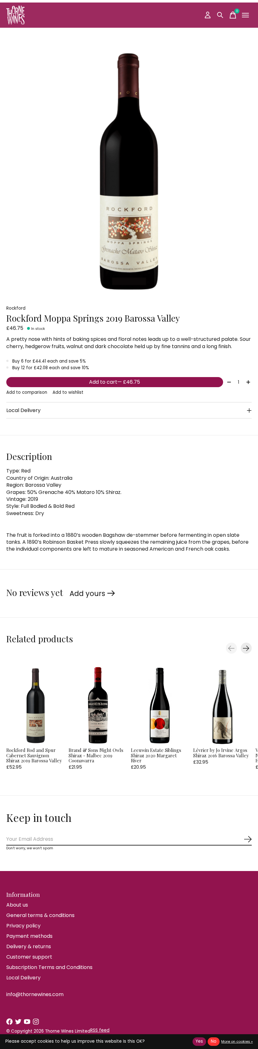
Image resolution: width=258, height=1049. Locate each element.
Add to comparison (26, 392)
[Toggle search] (220, 15)
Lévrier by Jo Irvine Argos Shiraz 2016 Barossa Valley (221, 753)
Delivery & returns (28, 946)
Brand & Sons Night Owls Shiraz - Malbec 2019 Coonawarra (96, 755)
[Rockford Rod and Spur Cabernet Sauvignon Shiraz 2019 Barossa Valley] (35, 705)
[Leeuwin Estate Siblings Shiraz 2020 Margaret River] (160, 705)
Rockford (15, 308)
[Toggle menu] (245, 15)
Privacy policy (23, 925)
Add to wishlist (68, 392)
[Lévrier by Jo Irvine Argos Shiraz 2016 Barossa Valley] (222, 705)
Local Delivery (23, 977)
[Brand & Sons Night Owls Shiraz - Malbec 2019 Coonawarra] (98, 705)
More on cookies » (237, 1041)
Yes (199, 1041)
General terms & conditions (40, 915)
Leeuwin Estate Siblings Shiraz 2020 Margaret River (156, 755)
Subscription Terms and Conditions (49, 967)
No (213, 1041)
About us (17, 905)
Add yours (87, 593)
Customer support (29, 956)
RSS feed (99, 1030)
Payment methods (29, 936)
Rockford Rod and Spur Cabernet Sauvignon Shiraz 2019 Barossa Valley (34, 755)
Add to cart (114, 382)
